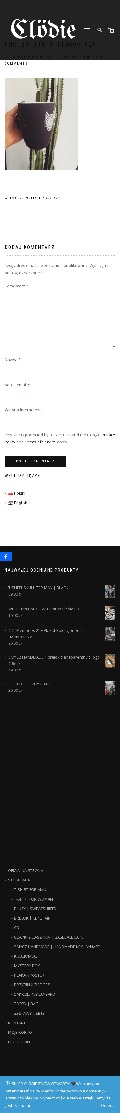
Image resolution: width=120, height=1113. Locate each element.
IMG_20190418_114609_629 (32, 198)
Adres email (17, 384)
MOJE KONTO (20, 1032)
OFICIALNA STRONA (25, 870)
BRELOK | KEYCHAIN (32, 918)
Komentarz (16, 286)
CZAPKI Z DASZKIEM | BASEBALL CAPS (49, 937)
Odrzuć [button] (107, 1105)
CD (16, 927)
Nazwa (13, 359)
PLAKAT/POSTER (29, 975)
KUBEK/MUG (25, 956)
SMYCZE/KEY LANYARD (34, 994)
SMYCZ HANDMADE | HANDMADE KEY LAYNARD (57, 946)
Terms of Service (40, 442)
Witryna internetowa (24, 409)
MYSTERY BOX (27, 965)
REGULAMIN (19, 1042)
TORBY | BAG (26, 1003)
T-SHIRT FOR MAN (30, 889)
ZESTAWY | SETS (29, 1013)
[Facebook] (6, 556)
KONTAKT (17, 1022)
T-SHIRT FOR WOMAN (33, 899)
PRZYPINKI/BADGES (32, 984)
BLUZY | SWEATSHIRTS (35, 908)
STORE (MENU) (21, 880)
